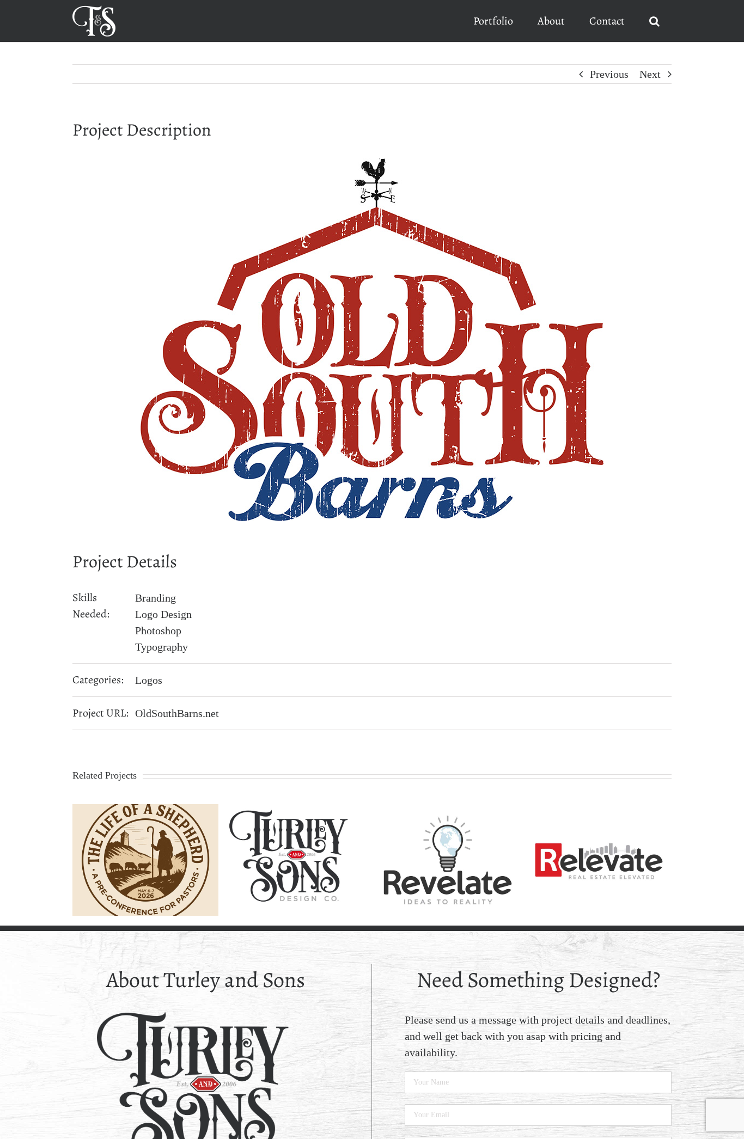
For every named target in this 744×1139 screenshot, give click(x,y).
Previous (609, 74)
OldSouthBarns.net (177, 713)
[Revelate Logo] (448, 810)
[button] (654, 21)
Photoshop (158, 630)
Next (650, 74)
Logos (148, 680)
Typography (161, 647)
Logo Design (163, 614)
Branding (155, 598)
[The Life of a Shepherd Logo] (145, 810)
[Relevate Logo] (599, 810)
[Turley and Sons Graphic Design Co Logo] (297, 810)
